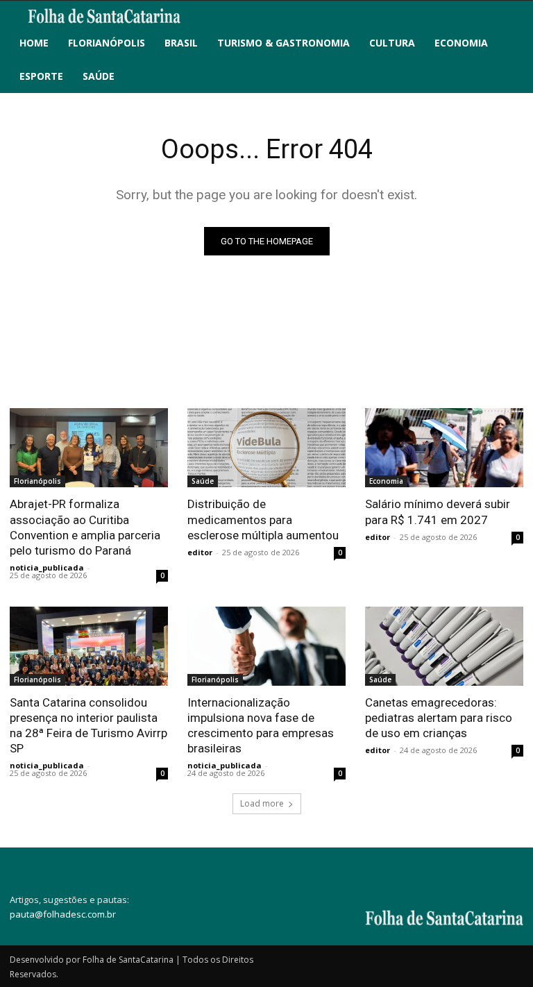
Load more (262, 803)
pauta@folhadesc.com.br (63, 914)
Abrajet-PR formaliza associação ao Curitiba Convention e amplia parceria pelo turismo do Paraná (85, 527)
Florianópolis (37, 481)
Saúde (203, 481)
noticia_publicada (47, 567)
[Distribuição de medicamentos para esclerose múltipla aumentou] (266, 447)
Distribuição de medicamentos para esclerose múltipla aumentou (263, 519)
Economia (386, 481)
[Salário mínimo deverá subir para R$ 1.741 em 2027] (444, 447)
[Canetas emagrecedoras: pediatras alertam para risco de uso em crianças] (444, 646)
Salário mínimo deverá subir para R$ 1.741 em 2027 (437, 511)
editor (199, 552)
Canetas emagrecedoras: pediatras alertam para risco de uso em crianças (438, 717)
